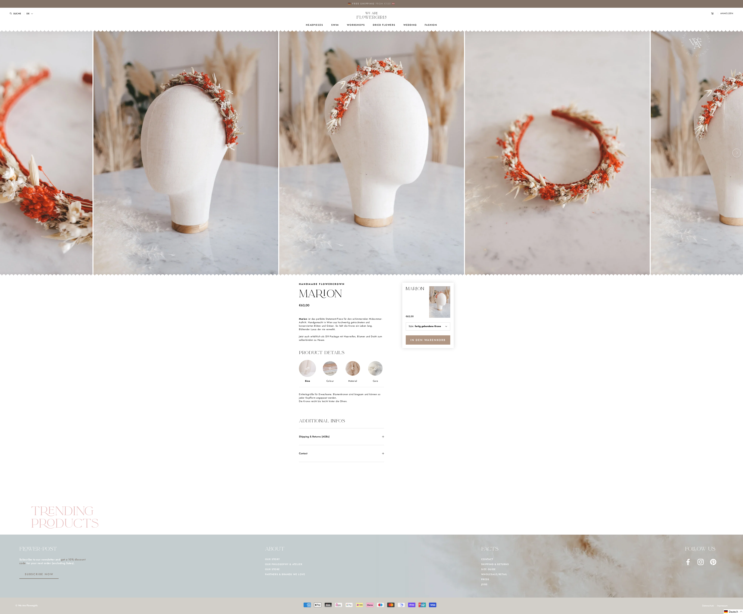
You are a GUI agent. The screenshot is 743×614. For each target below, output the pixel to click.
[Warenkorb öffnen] (714, 13)
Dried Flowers (384, 25)
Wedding (410, 25)
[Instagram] (701, 562)
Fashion (431, 25)
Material (352, 381)
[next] (736, 153)
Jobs (484, 584)
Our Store (272, 569)
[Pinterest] (713, 562)
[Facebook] (688, 562)
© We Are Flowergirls (26, 605)
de (28, 13)
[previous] (6, 153)
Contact (303, 453)
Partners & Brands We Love (285, 574)
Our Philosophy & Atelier (283, 564)
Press (485, 579)
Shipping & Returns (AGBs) (314, 436)
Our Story (272, 559)
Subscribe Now (39, 574)
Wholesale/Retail (494, 574)
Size (307, 381)
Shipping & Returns (495, 564)
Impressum (722, 605)
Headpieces (314, 25)
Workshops (356, 25)
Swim (335, 25)
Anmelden (726, 13)
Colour (330, 381)
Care (375, 381)
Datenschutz (708, 605)
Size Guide (488, 569)
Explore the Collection (383, 3)
